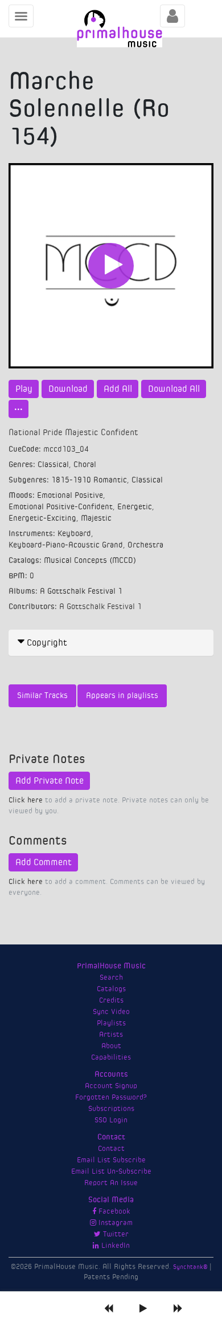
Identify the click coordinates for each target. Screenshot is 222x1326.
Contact (111, 1148)
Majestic (96, 518)
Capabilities (111, 1057)
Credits (111, 1000)
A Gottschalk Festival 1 (81, 591)
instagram (114, 1222)
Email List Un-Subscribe (111, 1171)
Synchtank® (191, 1267)
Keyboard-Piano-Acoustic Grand (66, 545)
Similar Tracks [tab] (42, 696)
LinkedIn (114, 1245)
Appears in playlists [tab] (122, 696)
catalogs (111, 989)
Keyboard (74, 534)
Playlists (111, 1023)
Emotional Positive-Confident (61, 507)
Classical (53, 465)
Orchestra (145, 545)
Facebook (113, 1211)
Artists (111, 1034)
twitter (115, 1234)
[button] (111, 642)
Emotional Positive (70, 496)
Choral (84, 465)
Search (111, 977)
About (111, 1046)
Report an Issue (111, 1182)
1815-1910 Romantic (89, 480)
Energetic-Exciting (42, 518)
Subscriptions (111, 1108)
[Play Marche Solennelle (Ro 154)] (111, 265)
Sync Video (111, 1011)
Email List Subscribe (111, 1160)
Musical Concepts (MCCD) (90, 561)
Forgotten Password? (111, 1097)
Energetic (134, 507)
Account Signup (111, 1085)
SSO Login (111, 1120)
